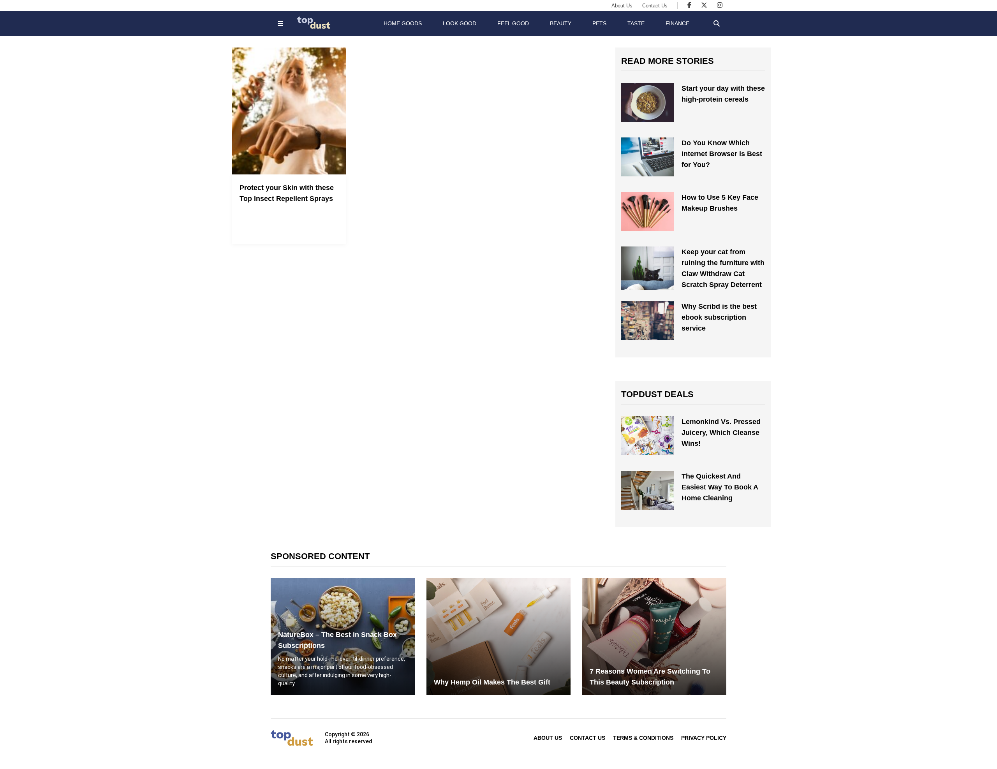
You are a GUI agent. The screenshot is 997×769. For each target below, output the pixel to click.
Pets (599, 23)
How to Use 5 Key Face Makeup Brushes (720, 203)
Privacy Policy (703, 738)
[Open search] (716, 23)
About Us (621, 6)
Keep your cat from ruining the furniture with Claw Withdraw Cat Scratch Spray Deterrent (723, 268)
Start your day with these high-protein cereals (723, 93)
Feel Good (513, 23)
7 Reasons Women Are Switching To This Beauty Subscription (650, 676)
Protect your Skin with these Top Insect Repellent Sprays (287, 193)
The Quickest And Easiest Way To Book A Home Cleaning (720, 487)
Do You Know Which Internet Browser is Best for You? (722, 154)
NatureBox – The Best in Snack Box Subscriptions (337, 640)
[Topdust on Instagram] (719, 5)
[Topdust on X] (704, 5)
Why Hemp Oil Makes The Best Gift (492, 682)
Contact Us (655, 6)
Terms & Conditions (643, 738)
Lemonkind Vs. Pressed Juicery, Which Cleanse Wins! (721, 432)
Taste (636, 23)
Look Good (459, 23)
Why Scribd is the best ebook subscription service (719, 317)
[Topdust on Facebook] (689, 5)
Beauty (560, 23)
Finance (677, 23)
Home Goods (403, 23)
